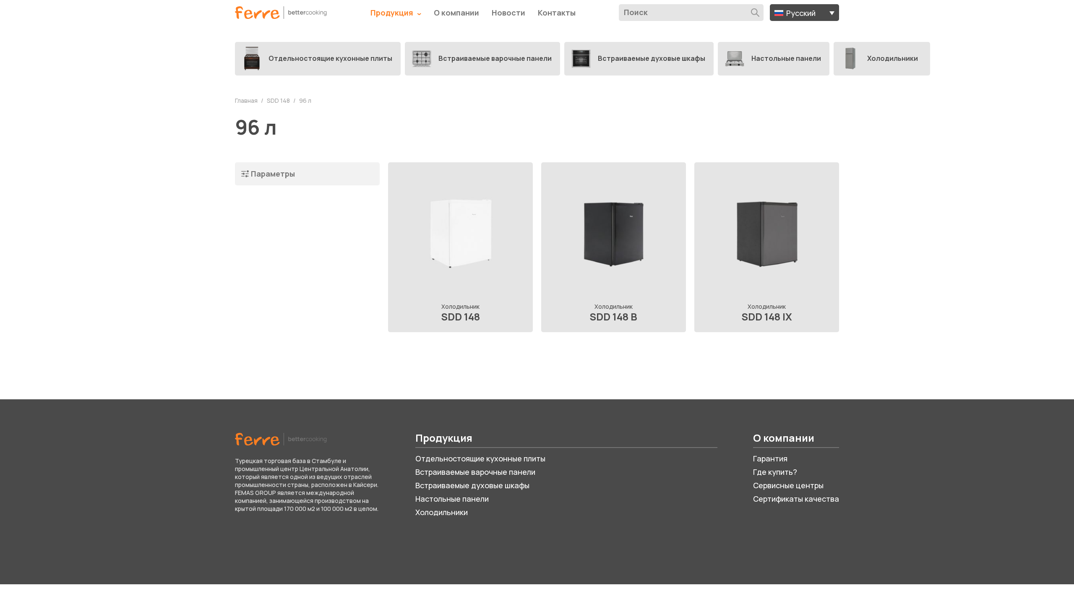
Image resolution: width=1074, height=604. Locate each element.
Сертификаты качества (796, 499)
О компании (456, 13)
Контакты (557, 13)
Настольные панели (452, 499)
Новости (508, 13)
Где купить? (775, 472)
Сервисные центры (788, 485)
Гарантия (770, 458)
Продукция (392, 13)
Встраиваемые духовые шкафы (472, 485)
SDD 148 (279, 100)
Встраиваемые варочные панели (475, 472)
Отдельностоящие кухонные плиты (480, 458)
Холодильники (441, 512)
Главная (247, 100)
